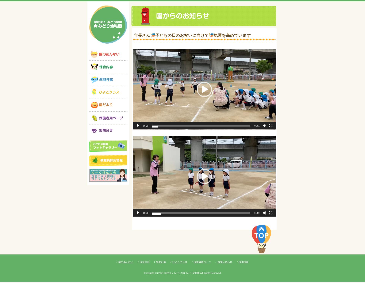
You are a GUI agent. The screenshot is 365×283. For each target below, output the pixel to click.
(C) (156, 273)
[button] (204, 89)
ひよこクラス (179, 262)
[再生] (138, 126)
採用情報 (244, 262)
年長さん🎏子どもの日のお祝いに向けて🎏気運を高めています (192, 35)
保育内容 (145, 262)
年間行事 (161, 262)
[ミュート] (265, 126)
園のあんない (125, 262)
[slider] (201, 126)
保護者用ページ (202, 262)
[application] (204, 89)
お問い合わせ (224, 262)
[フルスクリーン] (271, 126)
